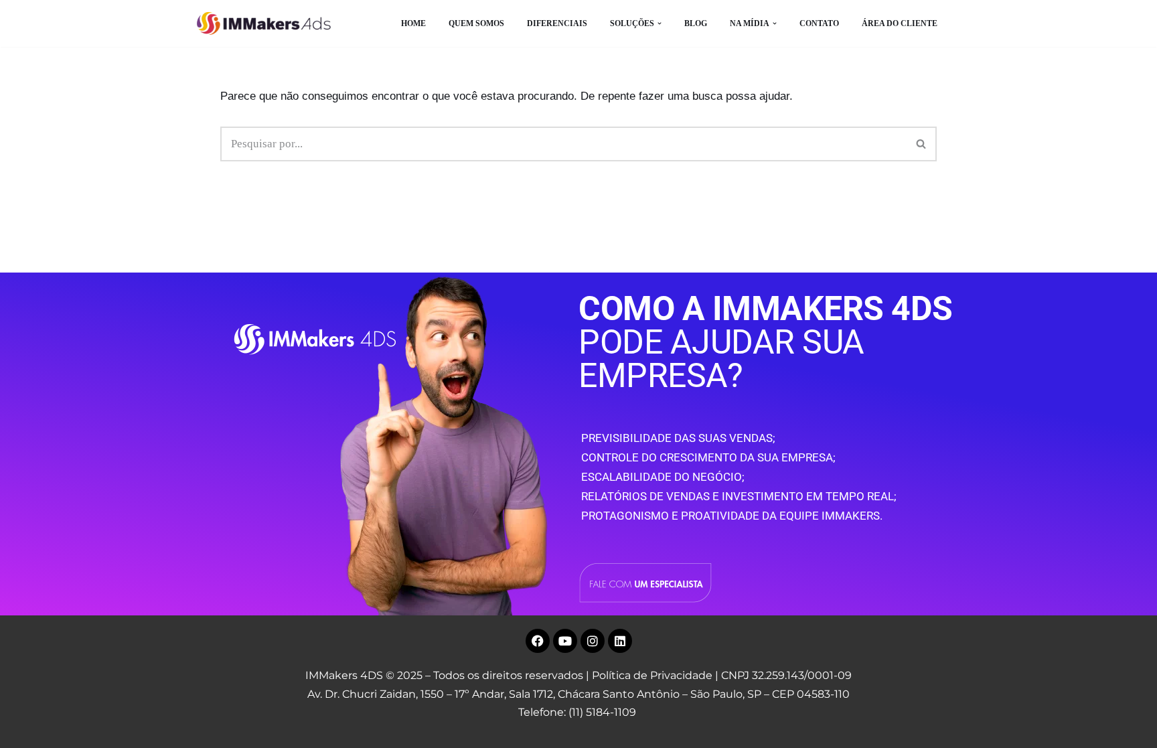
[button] (660, 23)
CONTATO (819, 23)
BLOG (695, 23)
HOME (413, 23)
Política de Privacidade (652, 675)
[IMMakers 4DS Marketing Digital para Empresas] (267, 23)
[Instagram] (593, 641)
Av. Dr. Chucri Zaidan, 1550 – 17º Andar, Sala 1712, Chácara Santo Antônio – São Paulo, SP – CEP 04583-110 (578, 694)
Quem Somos (476, 23)
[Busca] (922, 144)
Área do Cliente (899, 23)
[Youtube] (565, 641)
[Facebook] (538, 641)
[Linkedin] (620, 641)
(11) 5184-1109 (602, 712)
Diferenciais (557, 23)
